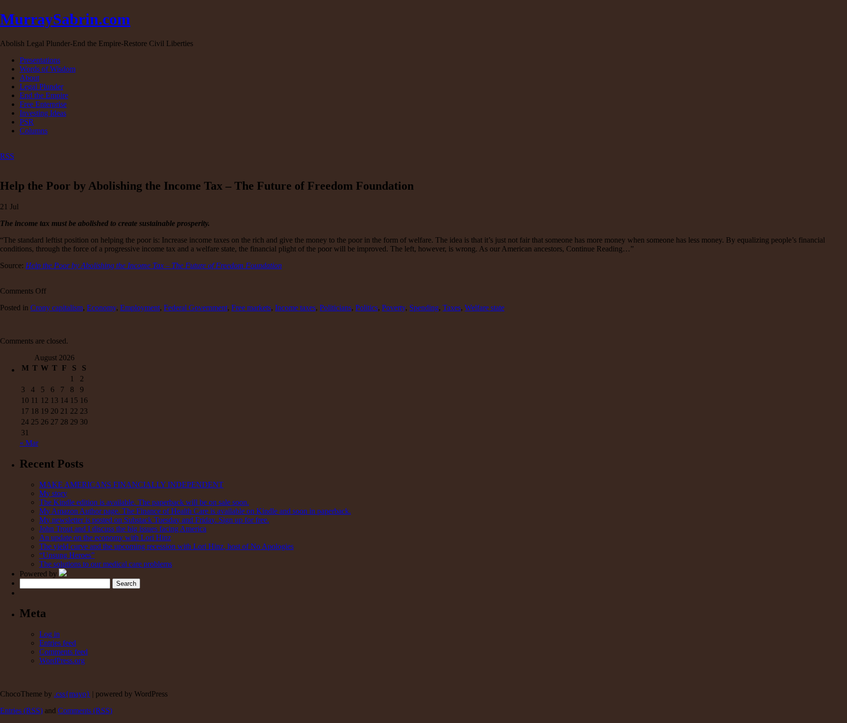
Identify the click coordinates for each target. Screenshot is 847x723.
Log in (49, 634)
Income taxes (295, 307)
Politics (366, 307)
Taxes (452, 307)
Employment (140, 307)
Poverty (393, 307)
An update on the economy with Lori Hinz (105, 537)
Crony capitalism (56, 307)
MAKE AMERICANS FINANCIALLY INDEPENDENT (131, 484)
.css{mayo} (72, 694)
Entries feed (57, 643)
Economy (101, 307)
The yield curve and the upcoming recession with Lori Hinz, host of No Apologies (166, 546)
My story (53, 493)
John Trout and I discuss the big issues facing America (122, 528)
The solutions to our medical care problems (105, 564)
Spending (424, 307)
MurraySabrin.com (65, 19)
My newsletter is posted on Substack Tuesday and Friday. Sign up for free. (154, 520)
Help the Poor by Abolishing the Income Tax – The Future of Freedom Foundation (153, 265)
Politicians (335, 307)
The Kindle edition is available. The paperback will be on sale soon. (144, 502)
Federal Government (195, 307)
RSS (7, 156)
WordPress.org (62, 660)
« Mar (29, 443)
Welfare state (484, 307)
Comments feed (63, 652)
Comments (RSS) (85, 710)
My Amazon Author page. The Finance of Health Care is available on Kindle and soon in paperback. (195, 511)
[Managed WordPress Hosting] (63, 574)
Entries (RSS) (21, 710)
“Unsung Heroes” (67, 555)
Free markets (251, 307)
